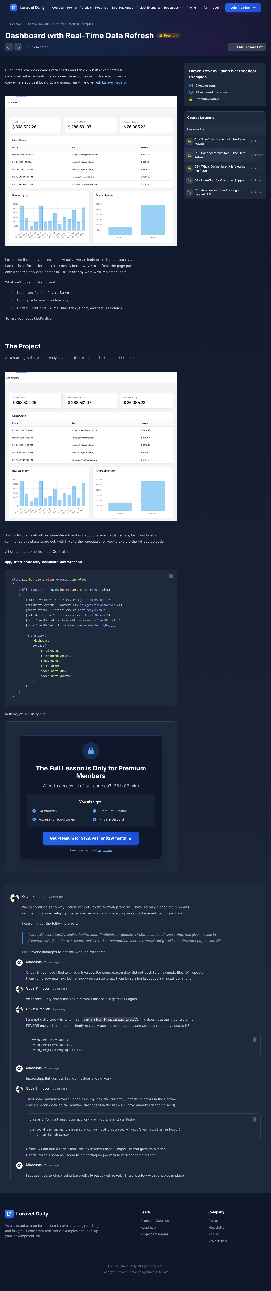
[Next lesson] (18, 47)
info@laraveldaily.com (153, 1272)
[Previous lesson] (9, 47)
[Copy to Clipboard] (170, 576)
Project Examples (149, 7)
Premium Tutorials (79, 7)
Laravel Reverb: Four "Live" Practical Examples (60, 24)
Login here (104, 850)
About (213, 1220)
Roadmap (102, 7)
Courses (58, 7)
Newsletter (217, 1227)
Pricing (191, 7)
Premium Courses (155, 1220)
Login (216, 7)
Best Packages (122, 7)
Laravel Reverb (114, 82)
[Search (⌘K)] (205, 7)
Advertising (217, 1241)
